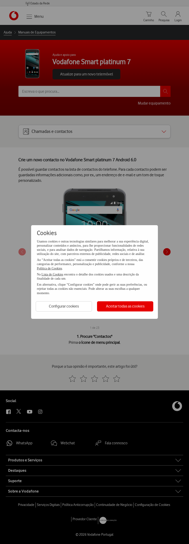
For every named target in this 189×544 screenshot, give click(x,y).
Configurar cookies (64, 306)
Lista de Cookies (52, 274)
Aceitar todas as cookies (125, 306)
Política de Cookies (49, 268)
